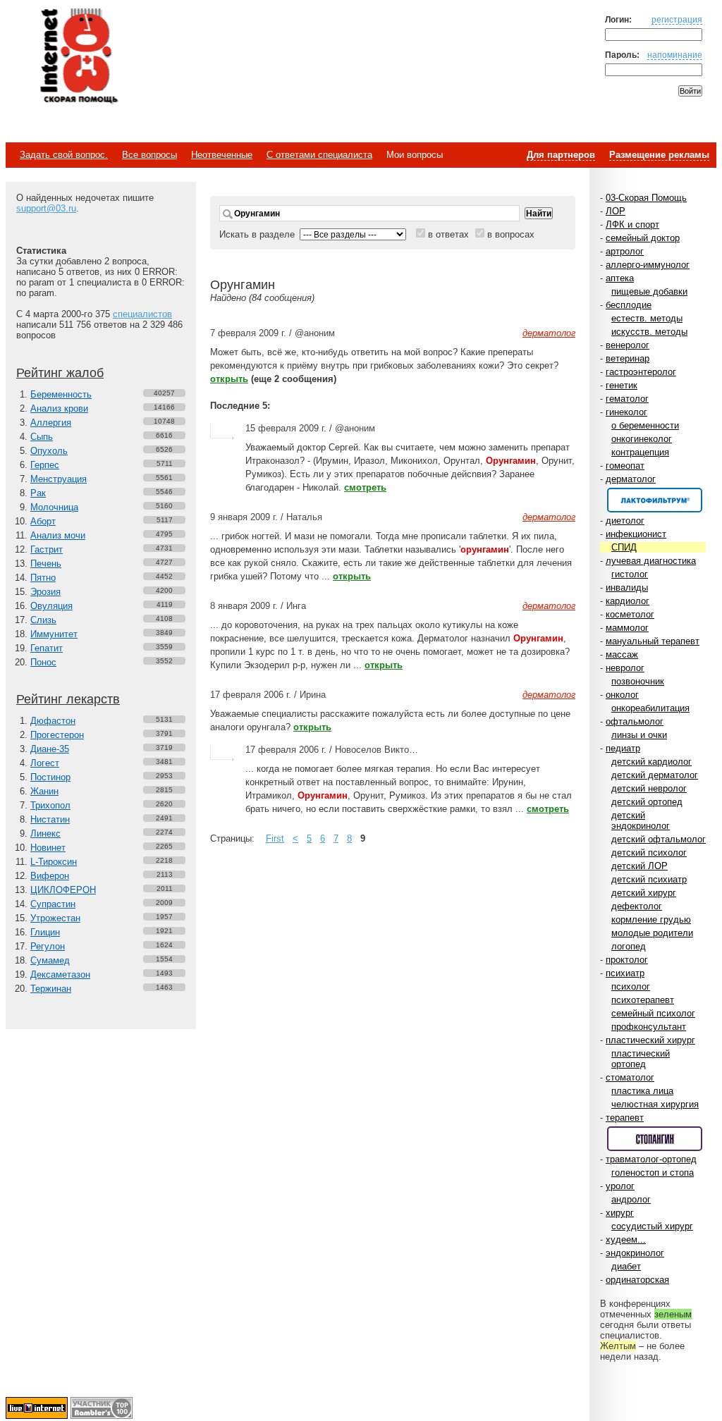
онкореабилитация (650, 708)
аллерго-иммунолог (648, 264)
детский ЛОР (639, 866)
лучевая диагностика (651, 560)
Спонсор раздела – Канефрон (654, 500)
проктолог (627, 959)
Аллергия (50, 422)
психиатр (625, 973)
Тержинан (50, 988)
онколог (622, 694)
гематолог (627, 398)
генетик (621, 385)
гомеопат (625, 465)
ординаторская (637, 1279)
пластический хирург (650, 1040)
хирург (620, 1212)
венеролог (627, 345)
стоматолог (630, 1077)
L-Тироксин (53, 861)
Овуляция (51, 606)
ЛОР (615, 211)
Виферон (49, 876)
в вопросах (510, 234)
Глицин (45, 932)
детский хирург (643, 892)
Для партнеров (561, 154)
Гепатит (46, 648)
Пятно (43, 577)
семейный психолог (653, 1013)
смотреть (365, 487)
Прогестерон (57, 735)
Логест (44, 763)
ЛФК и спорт (632, 224)
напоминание (674, 54)
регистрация (676, 19)
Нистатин (50, 819)
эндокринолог (635, 1253)
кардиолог (627, 601)
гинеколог (626, 412)
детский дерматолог (654, 775)
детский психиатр (649, 879)
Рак (38, 493)
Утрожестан (55, 918)
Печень (45, 563)
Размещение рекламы (659, 154)
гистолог (629, 574)
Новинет (48, 847)
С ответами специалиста (319, 154)
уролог (620, 1186)
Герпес (44, 465)
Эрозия (45, 591)
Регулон (47, 946)
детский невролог (649, 788)
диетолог (625, 520)
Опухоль (49, 450)
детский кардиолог (651, 761)
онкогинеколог (641, 438)
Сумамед (50, 960)
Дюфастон (52, 720)
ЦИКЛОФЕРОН (63, 890)
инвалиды (627, 587)
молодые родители (652, 933)
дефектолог (636, 906)
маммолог (627, 627)
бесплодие (628, 305)
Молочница (54, 507)
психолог (630, 986)
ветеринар (627, 358)
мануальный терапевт (652, 641)
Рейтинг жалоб (60, 373)
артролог (625, 251)
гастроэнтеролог (641, 372)
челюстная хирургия (655, 1104)
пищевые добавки (649, 291)
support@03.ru (46, 208)
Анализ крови (59, 408)
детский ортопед (647, 801)
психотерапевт (642, 1000)
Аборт (43, 521)
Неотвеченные (221, 154)
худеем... (626, 1239)
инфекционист (636, 534)
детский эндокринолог (640, 820)
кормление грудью (651, 919)
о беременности (645, 425)
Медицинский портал (78, 57)
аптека (620, 278)
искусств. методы (649, 331)
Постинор (50, 777)
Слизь (43, 620)
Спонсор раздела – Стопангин (654, 1138)
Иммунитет (54, 634)
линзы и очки (639, 735)
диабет (626, 1266)
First (275, 838)
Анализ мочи (57, 535)
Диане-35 (49, 749)
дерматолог (631, 479)
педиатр (623, 748)
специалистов (142, 314)
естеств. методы (647, 318)
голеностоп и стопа (652, 1172)
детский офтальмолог (658, 839)
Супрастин (52, 904)
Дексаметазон (60, 974)
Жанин (44, 791)
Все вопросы (149, 154)
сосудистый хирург (652, 1226)
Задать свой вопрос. (64, 154)
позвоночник (637, 681)
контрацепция (640, 452)
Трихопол (50, 805)
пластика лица (642, 1090)
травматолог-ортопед (651, 1159)
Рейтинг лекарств (68, 699)
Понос (43, 662)
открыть (229, 379)
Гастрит (46, 549)
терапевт (625, 1117)
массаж (622, 654)
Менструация (58, 479)
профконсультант (648, 1026)
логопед (628, 946)
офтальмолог (634, 721)
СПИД (624, 547)
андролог (631, 1199)
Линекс (45, 833)
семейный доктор (643, 238)
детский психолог (649, 852)
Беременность (61, 394)
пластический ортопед (640, 1058)
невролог (625, 668)
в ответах (448, 234)
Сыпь (41, 436)
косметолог (630, 614)
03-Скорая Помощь (646, 197)
